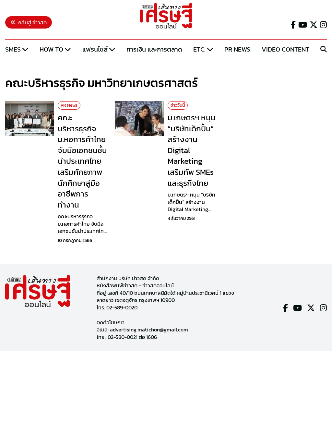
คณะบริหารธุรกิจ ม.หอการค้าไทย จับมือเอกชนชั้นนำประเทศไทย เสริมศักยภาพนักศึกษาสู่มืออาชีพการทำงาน (82, 161)
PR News (237, 49)
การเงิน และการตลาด (154, 49)
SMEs (13, 49)
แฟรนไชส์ (95, 49)
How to (51, 49)
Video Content (285, 49)
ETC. (199, 49)
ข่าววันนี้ (178, 105)
